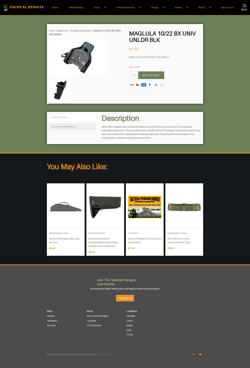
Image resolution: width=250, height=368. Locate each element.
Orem (128, 330)
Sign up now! (125, 298)
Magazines (62, 30)
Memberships (76, 7)
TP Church (133, 233)
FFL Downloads (94, 325)
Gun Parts (51, 325)
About (201, 7)
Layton (129, 320)
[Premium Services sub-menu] (141, 7)
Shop (51, 30)
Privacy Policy (103, 354)
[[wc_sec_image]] (66, 207)
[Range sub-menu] (164, 7)
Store (97, 7)
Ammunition (52, 320)
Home (55, 7)
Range (154, 7)
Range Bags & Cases (58, 233)
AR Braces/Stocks (96, 233)
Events (178, 7)
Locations (91, 320)
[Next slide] (203, 219)
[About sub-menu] (211, 7)
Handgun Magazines (81, 30)
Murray (129, 325)
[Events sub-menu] (188, 7)
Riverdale (130, 316)
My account (227, 7)
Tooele (129, 334)
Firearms (50, 316)
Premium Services (125, 7)
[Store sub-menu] (106, 7)
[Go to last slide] (47, 219)
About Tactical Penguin (97, 316)
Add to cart (151, 75)
